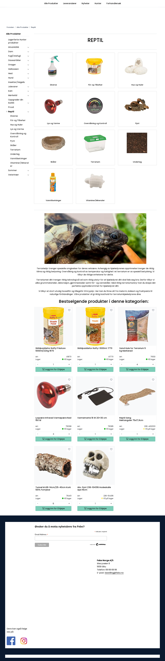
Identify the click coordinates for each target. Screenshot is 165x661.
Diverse (14, 115)
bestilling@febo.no (114, 572)
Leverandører (69, 3)
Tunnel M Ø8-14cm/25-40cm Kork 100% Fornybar (53, 488)
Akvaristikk (13, 47)
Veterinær (13, 174)
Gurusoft (82, 656)
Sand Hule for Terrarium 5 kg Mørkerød (132, 349)
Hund (10, 77)
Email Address (41, 534)
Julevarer (13, 86)
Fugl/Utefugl (14, 55)
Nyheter (85, 3)
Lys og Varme (17, 129)
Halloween (13, 69)
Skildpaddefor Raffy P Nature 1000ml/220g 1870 (50, 349)
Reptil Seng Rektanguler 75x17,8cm (131, 419)
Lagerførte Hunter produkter (17, 41)
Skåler (13, 145)
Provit (11, 107)
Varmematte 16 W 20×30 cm (92, 418)
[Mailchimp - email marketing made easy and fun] (98, 544)
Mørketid (12, 95)
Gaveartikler (14, 60)
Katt (10, 90)
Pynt (12, 140)
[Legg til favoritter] (69, 310)
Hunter (98, 3)
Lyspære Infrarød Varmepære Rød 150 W (53, 419)
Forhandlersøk (113, 3)
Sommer (12, 170)
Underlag (14, 154)
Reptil (11, 111)
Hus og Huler (16, 124)
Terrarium (15, 149)
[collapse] (28, 47)
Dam (10, 51)
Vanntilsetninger (18, 158)
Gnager (12, 64)
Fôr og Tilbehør (18, 120)
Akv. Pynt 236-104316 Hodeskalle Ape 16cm (94, 488)
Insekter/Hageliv (16, 82)
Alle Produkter (51, 3)
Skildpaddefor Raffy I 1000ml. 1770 (94, 348)
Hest (10, 73)
